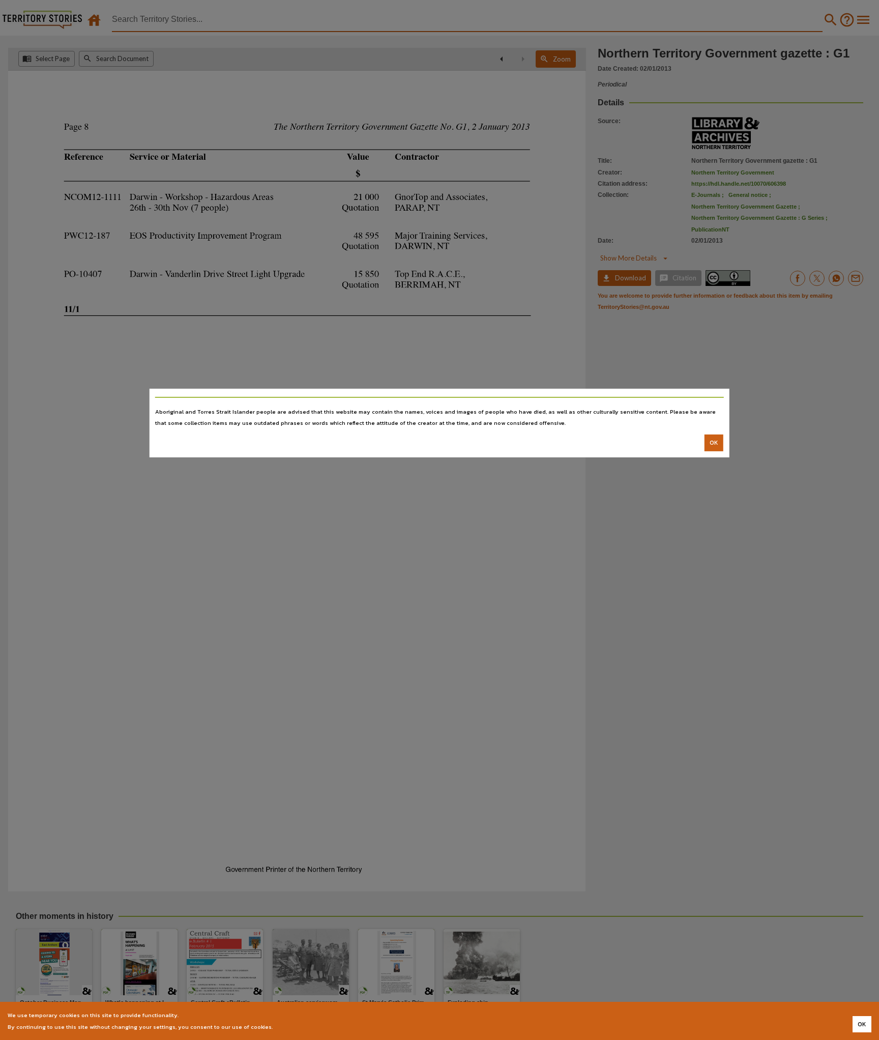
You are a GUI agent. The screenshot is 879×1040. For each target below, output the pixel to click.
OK (714, 442)
